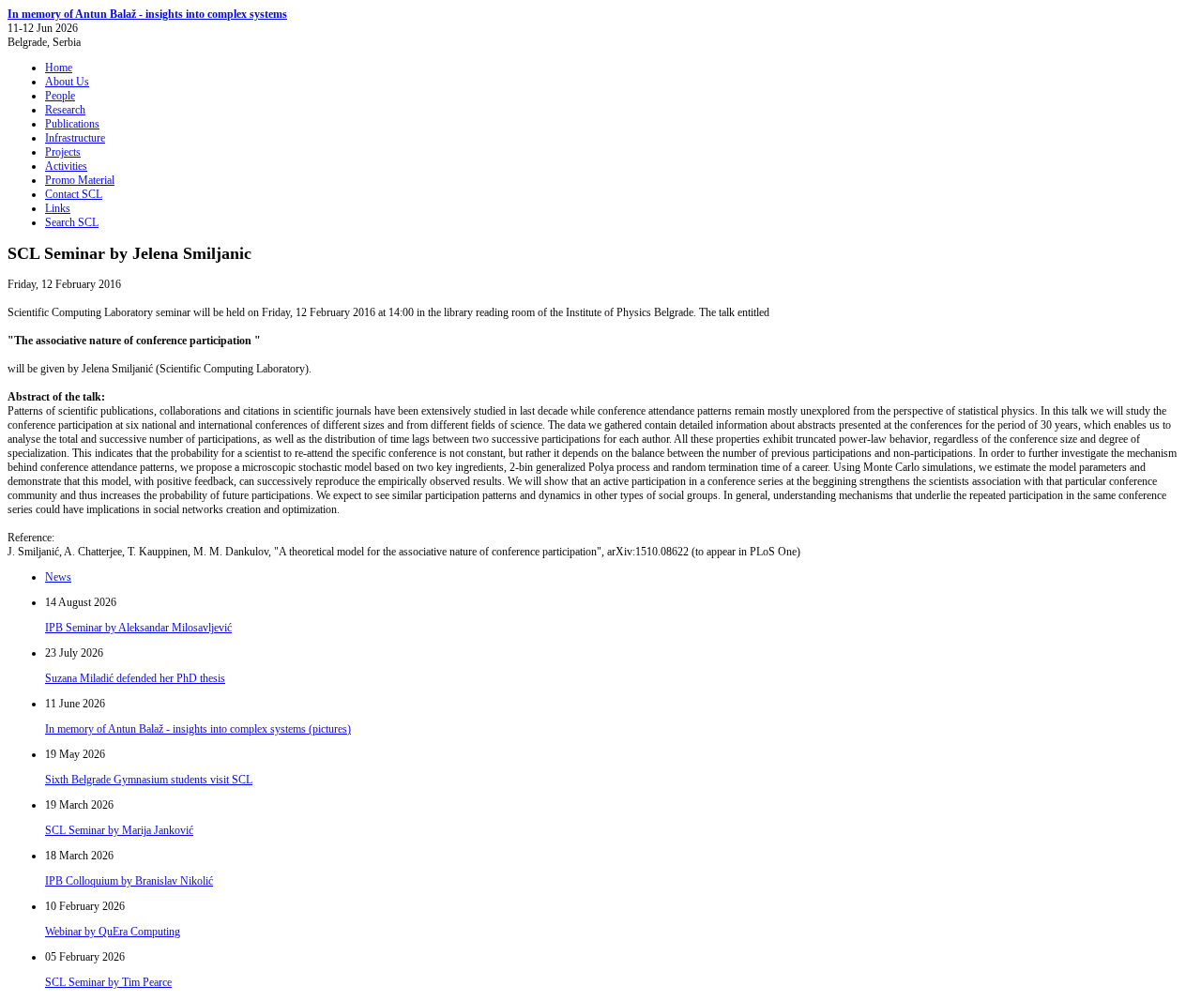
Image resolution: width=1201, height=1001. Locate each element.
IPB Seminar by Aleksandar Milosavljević (138, 627)
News (58, 577)
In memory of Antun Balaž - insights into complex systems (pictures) (198, 729)
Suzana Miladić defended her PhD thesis (135, 678)
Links (57, 208)
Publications (72, 123)
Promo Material (79, 180)
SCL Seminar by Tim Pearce (108, 982)
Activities (66, 166)
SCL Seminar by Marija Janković (119, 830)
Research (65, 109)
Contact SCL (73, 194)
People (60, 95)
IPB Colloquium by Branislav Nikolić (129, 880)
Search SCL (72, 222)
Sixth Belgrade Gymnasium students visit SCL (148, 779)
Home (58, 67)
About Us (67, 81)
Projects (63, 152)
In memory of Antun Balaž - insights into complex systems (147, 14)
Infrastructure (75, 137)
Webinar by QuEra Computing (112, 931)
